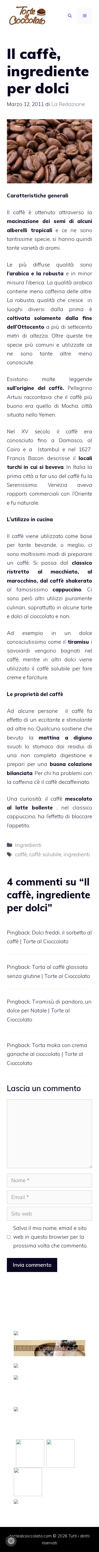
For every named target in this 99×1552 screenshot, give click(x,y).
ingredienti (77, 854)
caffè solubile (45, 854)
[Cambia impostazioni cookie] (11, 1540)
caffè (19, 212)
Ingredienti (28, 845)
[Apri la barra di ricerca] (69, 15)
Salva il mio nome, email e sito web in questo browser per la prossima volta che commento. (50, 1237)
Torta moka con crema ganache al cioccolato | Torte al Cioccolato (47, 1054)
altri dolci (63, 659)
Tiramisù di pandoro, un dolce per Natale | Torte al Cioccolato (49, 1010)
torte (86, 607)
